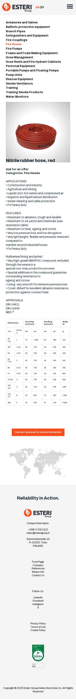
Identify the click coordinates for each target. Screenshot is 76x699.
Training (12, 87)
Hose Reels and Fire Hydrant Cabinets (33, 61)
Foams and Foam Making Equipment (32, 53)
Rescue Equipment (19, 79)
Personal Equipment (20, 66)
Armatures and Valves (22, 22)
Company (38, 565)
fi (42, 7)
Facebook (38, 600)
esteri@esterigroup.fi (38, 533)
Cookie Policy (38, 630)
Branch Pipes (15, 31)
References (38, 568)
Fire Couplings (16, 40)
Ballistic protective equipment (28, 26)
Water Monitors (17, 96)
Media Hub (38, 572)
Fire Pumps (14, 48)
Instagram (38, 604)
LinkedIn (38, 597)
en (38, 7)
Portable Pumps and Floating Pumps (32, 70)
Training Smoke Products (24, 92)
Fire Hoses (14, 44)
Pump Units (14, 74)
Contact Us (38, 575)
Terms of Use (38, 627)
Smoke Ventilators (19, 83)
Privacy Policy (38, 623)
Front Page (38, 561)
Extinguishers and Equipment (27, 35)
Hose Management (19, 57)
